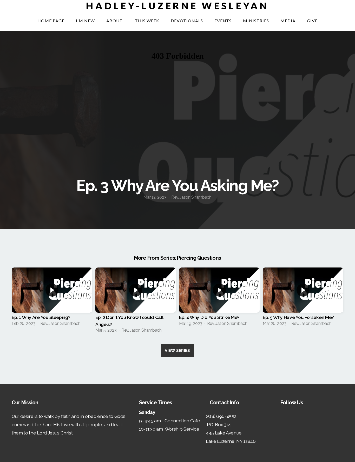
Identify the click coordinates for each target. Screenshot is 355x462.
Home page (50, 20)
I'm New (85, 20)
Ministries (256, 20)
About (115, 20)
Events (223, 20)
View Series (177, 350)
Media (287, 20)
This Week (147, 20)
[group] (52, 298)
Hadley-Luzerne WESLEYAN (177, 5)
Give (312, 20)
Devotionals (187, 20)
